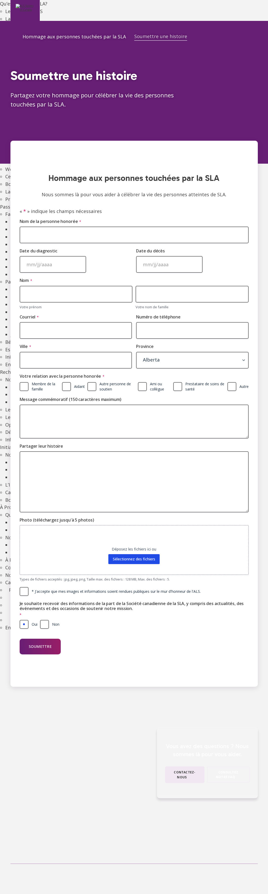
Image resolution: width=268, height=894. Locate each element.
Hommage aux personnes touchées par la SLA (74, 36)
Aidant (79, 386)
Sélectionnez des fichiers (134, 558)
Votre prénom (31, 307)
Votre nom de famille (152, 307)
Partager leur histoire (41, 446)
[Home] (12, 37)
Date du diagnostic (38, 250)
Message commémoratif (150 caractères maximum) (71, 399)
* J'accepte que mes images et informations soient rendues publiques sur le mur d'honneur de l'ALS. (116, 591)
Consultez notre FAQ (227, 774)
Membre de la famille (43, 386)
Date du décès (150, 250)
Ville (25, 346)
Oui (34, 624)
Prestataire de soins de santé (204, 386)
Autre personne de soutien (115, 386)
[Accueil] (25, 11)
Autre (244, 386)
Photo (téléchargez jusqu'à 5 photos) (57, 520)
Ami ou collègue (157, 386)
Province (145, 346)
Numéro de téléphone (158, 317)
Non (55, 624)
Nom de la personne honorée (50, 221)
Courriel (29, 317)
